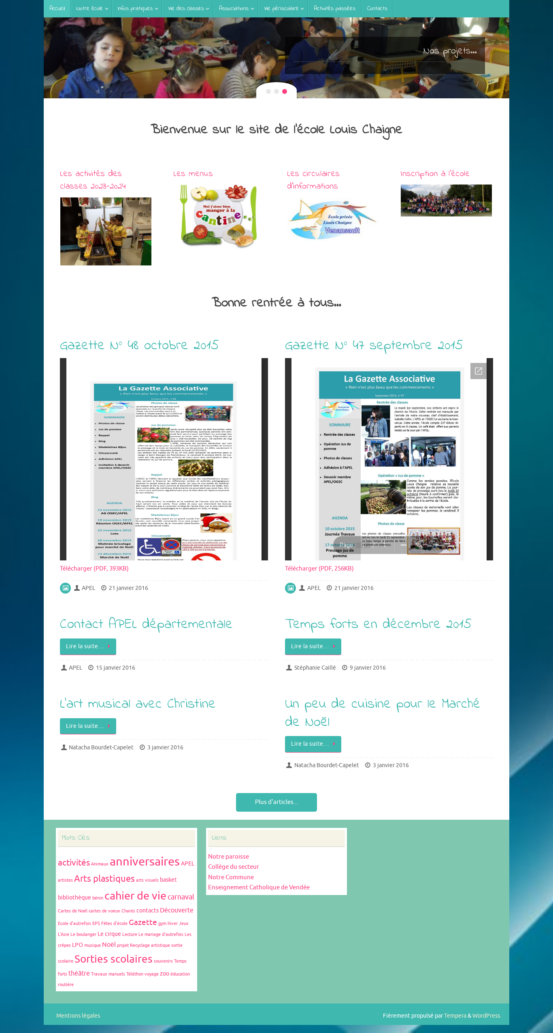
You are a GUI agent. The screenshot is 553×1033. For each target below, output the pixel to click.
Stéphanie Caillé (315, 667)
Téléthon (134, 974)
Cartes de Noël (72, 911)
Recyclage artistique (150, 945)
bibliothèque (74, 897)
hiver (173, 923)
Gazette (143, 922)
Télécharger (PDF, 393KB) (94, 569)
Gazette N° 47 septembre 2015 (374, 346)
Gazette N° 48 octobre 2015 (139, 346)
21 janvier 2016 (128, 588)
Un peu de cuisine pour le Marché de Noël (383, 713)
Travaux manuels (108, 974)
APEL (88, 588)
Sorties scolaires (113, 959)
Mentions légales (78, 1015)
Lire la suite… (85, 646)
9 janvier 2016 (368, 667)
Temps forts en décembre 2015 (378, 625)
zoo (164, 973)
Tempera (455, 1015)
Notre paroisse (228, 857)
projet (123, 945)
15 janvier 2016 (115, 667)
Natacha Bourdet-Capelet (101, 747)
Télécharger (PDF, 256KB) (319, 569)
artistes (65, 880)
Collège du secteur (233, 867)
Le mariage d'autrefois (160, 934)
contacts (147, 910)
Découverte (177, 910)
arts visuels (147, 880)
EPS (96, 923)
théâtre (79, 973)
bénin (97, 898)
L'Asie (63, 934)
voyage (152, 974)
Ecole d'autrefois (74, 923)
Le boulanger (83, 934)
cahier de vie (135, 896)
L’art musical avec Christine (138, 704)
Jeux (184, 923)
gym (162, 923)
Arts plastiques (104, 879)
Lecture (129, 934)
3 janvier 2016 (165, 747)
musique (92, 945)
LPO (77, 945)
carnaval (181, 897)
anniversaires (145, 861)
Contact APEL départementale (146, 625)
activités (74, 862)
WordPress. (486, 1015)
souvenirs (163, 961)
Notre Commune (231, 877)
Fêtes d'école (114, 923)
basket (168, 879)
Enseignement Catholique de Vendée (259, 887)
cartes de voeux (104, 911)
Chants (128, 911)
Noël (109, 945)
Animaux (99, 864)
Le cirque (109, 934)
